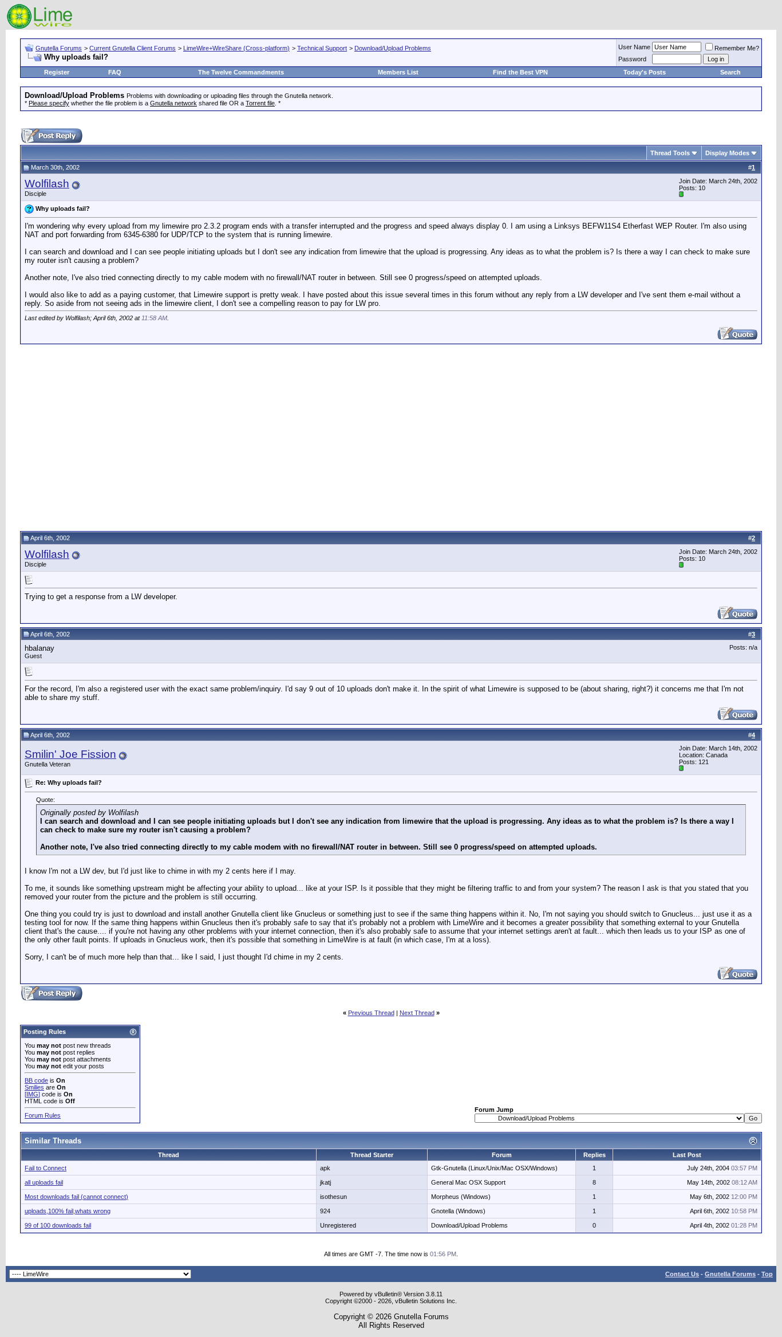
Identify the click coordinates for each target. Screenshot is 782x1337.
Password (632, 59)
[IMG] (32, 1094)
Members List (398, 72)
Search (730, 72)
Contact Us (682, 1274)
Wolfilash (47, 184)
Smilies (34, 1087)
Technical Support (322, 48)
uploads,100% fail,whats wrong (67, 1211)
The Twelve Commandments (241, 72)
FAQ (114, 72)
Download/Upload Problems (392, 48)
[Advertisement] (391, 436)
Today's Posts (644, 72)
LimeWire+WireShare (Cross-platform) (236, 48)
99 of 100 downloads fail (58, 1225)
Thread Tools (670, 153)
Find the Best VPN (520, 72)
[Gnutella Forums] (40, 27)
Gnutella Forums (58, 48)
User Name (634, 47)
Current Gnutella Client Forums (132, 48)
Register (56, 72)
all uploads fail (44, 1182)
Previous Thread (371, 1012)
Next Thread (417, 1012)
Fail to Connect (45, 1168)
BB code (36, 1080)
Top (767, 1274)
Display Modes (727, 153)
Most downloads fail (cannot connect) (76, 1196)
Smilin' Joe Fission (70, 754)
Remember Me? (736, 48)
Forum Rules (43, 1115)
